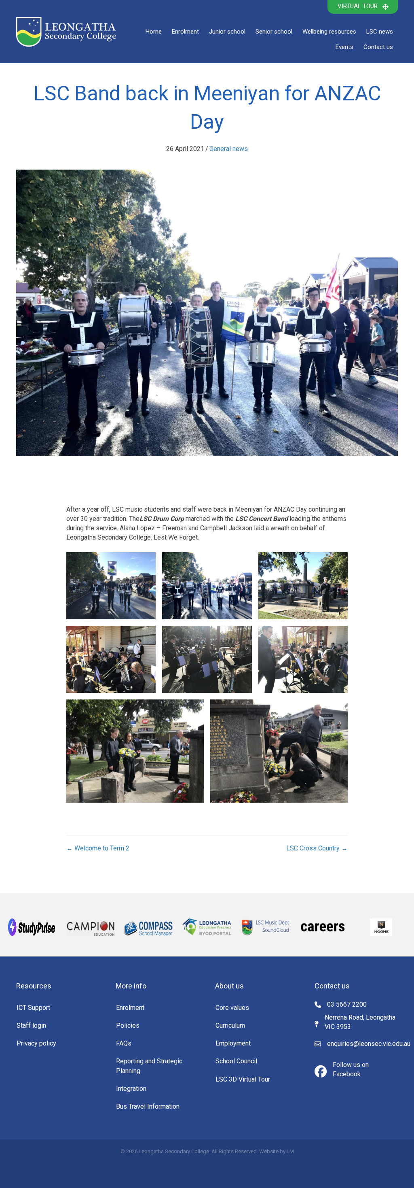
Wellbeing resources (329, 31)
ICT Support (33, 1008)
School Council (236, 1061)
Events (344, 47)
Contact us (378, 47)
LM (290, 1151)
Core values (232, 1008)
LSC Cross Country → (317, 848)
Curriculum (230, 1025)
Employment (233, 1043)
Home (154, 31)
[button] (362, 7)
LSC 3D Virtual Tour (242, 1079)
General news (228, 149)
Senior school (274, 31)
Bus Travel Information (148, 1106)
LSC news (379, 31)
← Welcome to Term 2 (97, 848)
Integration (131, 1088)
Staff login (31, 1025)
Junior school (227, 31)
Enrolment (185, 31)
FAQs (123, 1043)
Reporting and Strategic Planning (149, 1065)
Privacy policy (36, 1043)
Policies (127, 1025)
